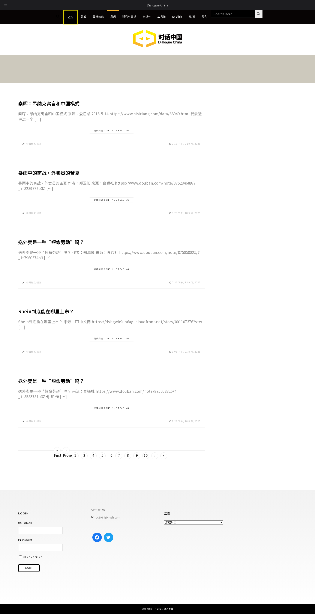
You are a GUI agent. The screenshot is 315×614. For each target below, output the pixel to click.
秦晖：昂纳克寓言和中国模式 (49, 103)
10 (146, 455)
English (177, 16)
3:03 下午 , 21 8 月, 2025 (186, 351)
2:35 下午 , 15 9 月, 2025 (186, 282)
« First (57, 450)
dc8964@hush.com (108, 517)
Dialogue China (157, 5)
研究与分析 (129, 16)
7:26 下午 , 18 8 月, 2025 (186, 421)
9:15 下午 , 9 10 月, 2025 (186, 143)
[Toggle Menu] (6, 5)
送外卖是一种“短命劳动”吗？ (51, 241)
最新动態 (98, 16)
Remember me (32, 557)
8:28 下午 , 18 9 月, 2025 (186, 213)
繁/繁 (192, 16)
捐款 (70, 17)
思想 (113, 16)
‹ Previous (66, 450)
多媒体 (147, 16)
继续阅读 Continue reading (111, 130)
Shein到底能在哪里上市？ (46, 311)
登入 (204, 16)
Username (25, 523)
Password (25, 540)
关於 (83, 16)
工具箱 (162, 16)
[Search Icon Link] (58, 16)
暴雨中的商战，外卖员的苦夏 (49, 172)
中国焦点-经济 (33, 143)
